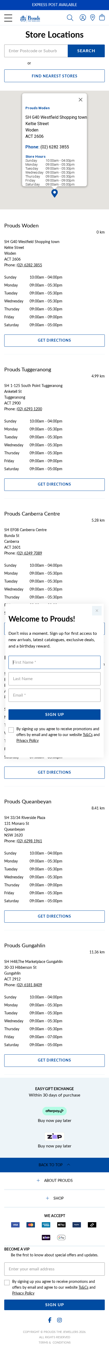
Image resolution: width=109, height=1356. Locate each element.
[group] (54, 5)
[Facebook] (50, 1320)
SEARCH (86, 51)
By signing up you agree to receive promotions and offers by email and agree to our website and (58, 735)
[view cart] (102, 18)
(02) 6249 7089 (29, 553)
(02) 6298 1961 (29, 841)
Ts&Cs (88, 735)
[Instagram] (59, 1320)
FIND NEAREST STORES (55, 76)
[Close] (80, 99)
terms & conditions (55, 1342)
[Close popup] (97, 610)
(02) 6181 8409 (29, 985)
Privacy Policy (27, 741)
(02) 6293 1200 (29, 409)
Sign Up (54, 714)
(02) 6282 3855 (29, 265)
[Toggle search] (70, 17)
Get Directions (54, 340)
